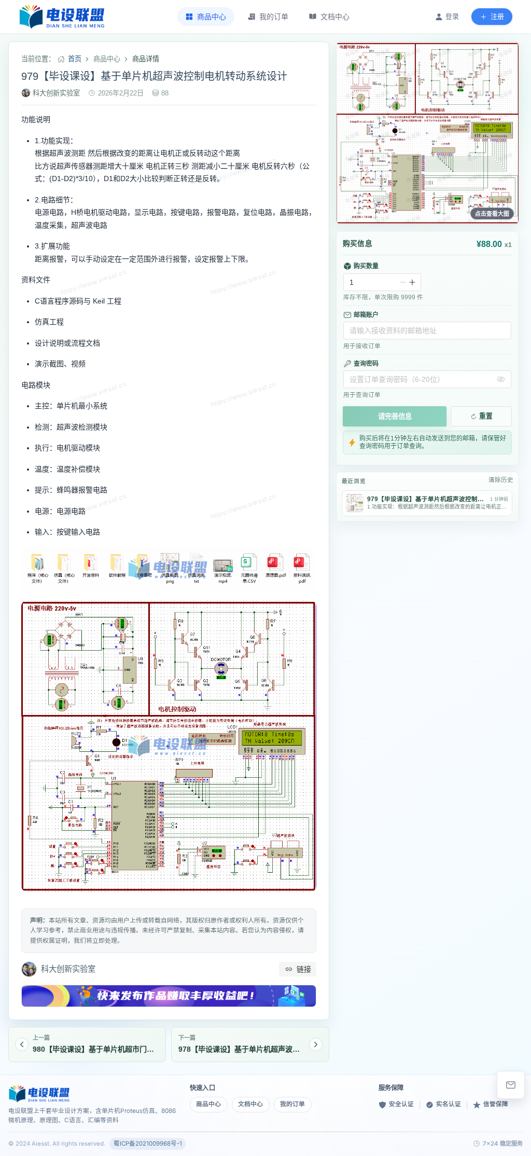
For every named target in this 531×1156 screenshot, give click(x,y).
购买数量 (366, 266)
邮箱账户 (366, 315)
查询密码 (366, 363)
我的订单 (292, 1104)
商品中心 (208, 1104)
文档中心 (250, 1104)
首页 (74, 59)
